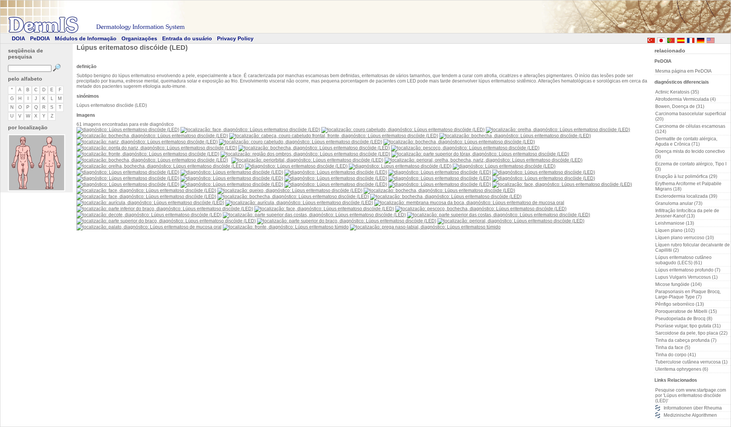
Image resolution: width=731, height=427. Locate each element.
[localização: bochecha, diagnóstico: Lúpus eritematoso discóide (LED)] (152, 135)
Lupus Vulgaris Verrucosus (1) (686, 277)
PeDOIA (40, 38)
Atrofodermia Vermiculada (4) (685, 99)
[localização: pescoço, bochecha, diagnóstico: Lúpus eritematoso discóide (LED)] (481, 208)
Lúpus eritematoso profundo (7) (687, 270)
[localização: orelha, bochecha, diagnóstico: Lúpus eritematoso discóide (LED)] (160, 166)
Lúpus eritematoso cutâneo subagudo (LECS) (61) (683, 260)
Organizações (139, 38)
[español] (681, 39)
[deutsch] (700, 39)
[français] (690, 39)
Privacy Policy (235, 38)
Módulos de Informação (86, 38)
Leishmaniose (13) (674, 223)
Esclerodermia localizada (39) (686, 196)
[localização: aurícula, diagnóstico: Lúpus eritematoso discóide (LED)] (150, 202)
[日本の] (661, 39)
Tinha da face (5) (672, 347)
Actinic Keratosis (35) (677, 92)
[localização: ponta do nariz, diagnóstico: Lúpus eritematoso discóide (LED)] (157, 148)
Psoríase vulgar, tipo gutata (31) (688, 326)
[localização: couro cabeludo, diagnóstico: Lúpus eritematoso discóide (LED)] (403, 129)
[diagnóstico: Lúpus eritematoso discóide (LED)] (128, 129)
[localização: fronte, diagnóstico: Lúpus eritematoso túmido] (286, 227)
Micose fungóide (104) (678, 284)
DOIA (18, 38)
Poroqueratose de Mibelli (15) (686, 311)
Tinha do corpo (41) (675, 354)
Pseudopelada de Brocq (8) (683, 318)
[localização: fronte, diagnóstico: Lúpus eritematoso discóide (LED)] (148, 154)
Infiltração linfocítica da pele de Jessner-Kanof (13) (687, 213)
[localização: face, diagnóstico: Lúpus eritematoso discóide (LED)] (250, 129)
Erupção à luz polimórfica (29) (686, 176)
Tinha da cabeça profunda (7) (686, 340)
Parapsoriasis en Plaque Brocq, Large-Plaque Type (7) (688, 294)
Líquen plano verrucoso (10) (684, 237)
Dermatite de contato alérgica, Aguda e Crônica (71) (686, 141)
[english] (718, 39)
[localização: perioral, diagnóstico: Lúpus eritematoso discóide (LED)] (510, 221)
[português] (671, 39)
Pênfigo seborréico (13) (679, 304)
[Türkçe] (651, 39)
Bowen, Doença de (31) (679, 106)
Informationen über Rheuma (693, 408)
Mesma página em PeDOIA (683, 71)
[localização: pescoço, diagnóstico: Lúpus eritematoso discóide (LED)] (465, 148)
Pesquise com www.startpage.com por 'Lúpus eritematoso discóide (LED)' (690, 395)
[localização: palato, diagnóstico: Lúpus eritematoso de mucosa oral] (149, 227)
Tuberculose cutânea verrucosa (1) (691, 362)
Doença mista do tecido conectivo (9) (690, 154)
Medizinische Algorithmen (690, 415)
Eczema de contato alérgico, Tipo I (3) (690, 166)
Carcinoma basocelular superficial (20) (690, 116)
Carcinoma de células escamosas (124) (690, 129)
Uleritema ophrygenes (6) (681, 369)
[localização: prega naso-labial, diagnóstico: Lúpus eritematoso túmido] (425, 227)
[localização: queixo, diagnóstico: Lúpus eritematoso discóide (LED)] (289, 190)
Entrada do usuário (187, 38)
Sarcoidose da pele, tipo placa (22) (691, 333)
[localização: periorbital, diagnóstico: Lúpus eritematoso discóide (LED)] (307, 160)
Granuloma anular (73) (678, 203)
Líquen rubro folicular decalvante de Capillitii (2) (692, 247)
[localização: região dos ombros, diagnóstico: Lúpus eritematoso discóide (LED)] (305, 154)
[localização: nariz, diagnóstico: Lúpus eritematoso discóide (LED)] (147, 141)
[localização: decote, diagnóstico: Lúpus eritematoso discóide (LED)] (149, 214)
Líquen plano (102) (675, 230)
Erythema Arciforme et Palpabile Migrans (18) (688, 186)
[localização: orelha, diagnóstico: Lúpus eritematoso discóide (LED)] (558, 129)
